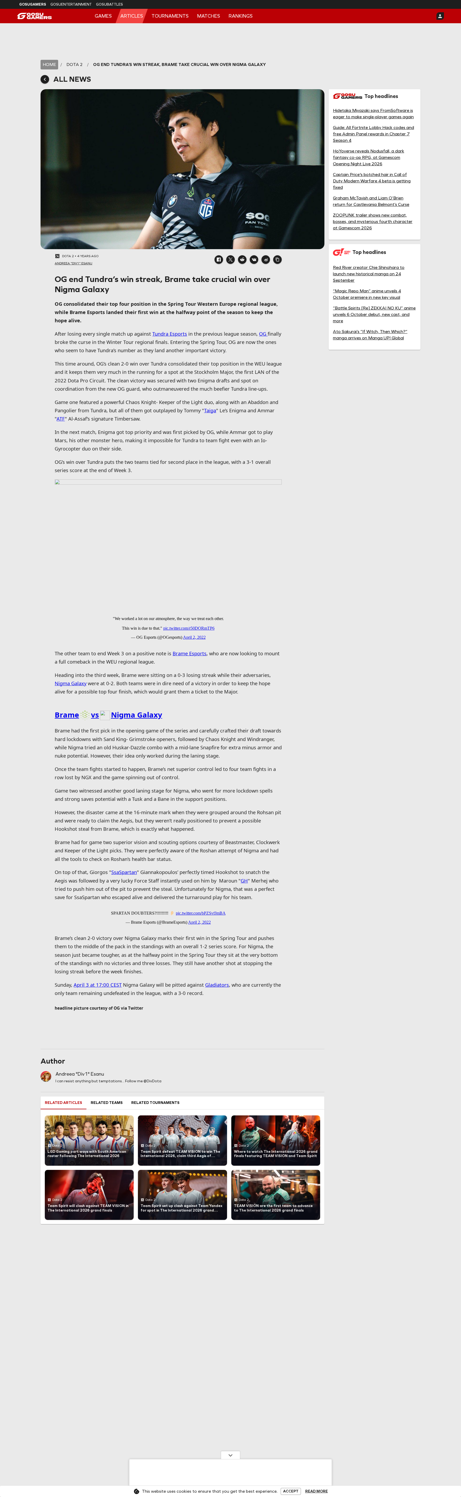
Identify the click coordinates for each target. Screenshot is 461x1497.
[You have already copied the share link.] (277, 259)
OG (263, 333)
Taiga (210, 410)
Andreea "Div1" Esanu (79, 1074)
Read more (316, 1491)
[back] (45, 79)
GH (244, 880)
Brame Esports (189, 653)
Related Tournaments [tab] (155, 1102)
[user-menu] (440, 16)
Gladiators (217, 984)
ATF (61, 418)
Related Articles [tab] (63, 1102)
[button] (218, 259)
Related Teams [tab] (107, 1102)
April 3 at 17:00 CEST (98, 984)
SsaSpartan (124, 872)
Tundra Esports (169, 333)
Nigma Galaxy (70, 683)
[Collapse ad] (230, 1455)
